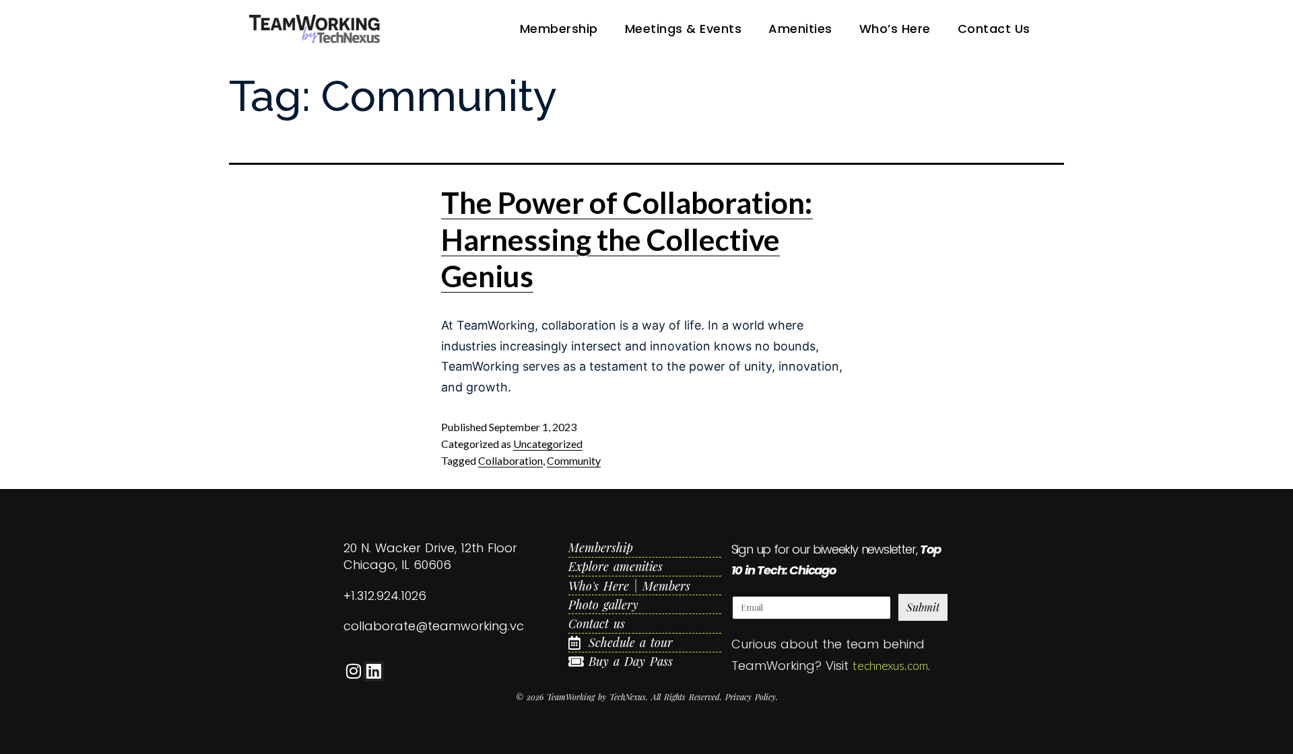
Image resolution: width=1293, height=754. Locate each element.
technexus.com (890, 665)
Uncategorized (548, 443)
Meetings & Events (683, 28)
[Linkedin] (374, 671)
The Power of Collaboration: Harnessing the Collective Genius (627, 239)
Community (574, 460)
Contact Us (994, 28)
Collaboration (510, 460)
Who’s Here (895, 28)
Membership (559, 28)
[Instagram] (353, 671)
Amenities (800, 28)
